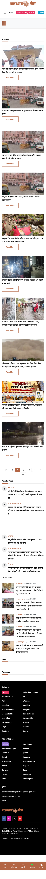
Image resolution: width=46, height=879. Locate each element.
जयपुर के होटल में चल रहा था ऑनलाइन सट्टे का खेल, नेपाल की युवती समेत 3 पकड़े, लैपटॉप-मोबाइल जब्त (25, 569)
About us (14, 828)
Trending (5, 705)
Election (5, 731)
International (28, 714)
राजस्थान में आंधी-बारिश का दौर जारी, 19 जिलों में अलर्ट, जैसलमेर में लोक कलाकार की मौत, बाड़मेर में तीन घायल (20, 323)
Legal (4, 727)
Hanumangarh (29, 761)
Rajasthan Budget (30, 692)
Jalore (25, 753)
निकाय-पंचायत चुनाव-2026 (25, 12)
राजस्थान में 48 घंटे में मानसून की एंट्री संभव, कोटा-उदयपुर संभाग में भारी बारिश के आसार (21, 157)
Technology (7, 722)
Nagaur (26, 766)
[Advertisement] (23, 526)
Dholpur (5, 753)
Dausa (4, 774)
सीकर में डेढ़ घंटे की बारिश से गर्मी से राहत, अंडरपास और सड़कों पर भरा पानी (22, 281)
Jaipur (5, 744)
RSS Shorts (14, 834)
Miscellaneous (14, 503)
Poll (3, 701)
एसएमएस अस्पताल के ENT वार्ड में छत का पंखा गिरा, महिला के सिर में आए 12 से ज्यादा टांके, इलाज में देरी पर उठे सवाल (26, 555)
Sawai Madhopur (9, 748)
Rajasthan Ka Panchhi (24, 838)
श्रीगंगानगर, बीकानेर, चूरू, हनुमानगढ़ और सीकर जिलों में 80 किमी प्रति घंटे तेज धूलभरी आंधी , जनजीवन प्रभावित (21, 365)
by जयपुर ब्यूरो (20, 583)
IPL (24, 696)
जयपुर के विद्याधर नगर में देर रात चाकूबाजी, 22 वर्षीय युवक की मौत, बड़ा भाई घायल (25, 541)
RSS (8, 834)
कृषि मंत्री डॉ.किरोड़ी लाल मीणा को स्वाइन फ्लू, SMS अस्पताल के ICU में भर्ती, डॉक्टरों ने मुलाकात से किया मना (25, 494)
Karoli (4, 766)
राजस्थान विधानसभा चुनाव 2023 (12, 792)
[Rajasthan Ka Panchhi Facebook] (4, 818)
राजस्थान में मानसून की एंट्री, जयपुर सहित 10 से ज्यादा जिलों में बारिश (22, 112)
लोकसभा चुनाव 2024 (29, 792)
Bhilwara (26, 748)
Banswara (27, 774)
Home (11, 12)
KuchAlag (6, 718)
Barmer (5, 770)
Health (11, 487)
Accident (26, 705)
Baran (25, 770)
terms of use (23, 828)
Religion (26, 709)
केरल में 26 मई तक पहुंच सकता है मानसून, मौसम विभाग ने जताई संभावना (22, 448)
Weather (26, 701)
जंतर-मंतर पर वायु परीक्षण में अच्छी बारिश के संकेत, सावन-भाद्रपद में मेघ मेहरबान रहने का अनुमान (23, 70)
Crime (10, 536)
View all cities (18, 831)
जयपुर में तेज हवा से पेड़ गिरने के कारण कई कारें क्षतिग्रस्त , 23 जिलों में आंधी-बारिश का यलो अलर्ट (22, 240)
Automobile (28, 718)
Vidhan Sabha (7, 714)
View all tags (28, 831)
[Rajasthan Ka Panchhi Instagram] (9, 818)
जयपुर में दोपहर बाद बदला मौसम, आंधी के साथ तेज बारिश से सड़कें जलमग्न (21, 198)
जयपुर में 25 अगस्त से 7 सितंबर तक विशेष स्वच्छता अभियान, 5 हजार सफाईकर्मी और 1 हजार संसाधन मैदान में (26, 510)
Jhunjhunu (27, 744)
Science (26, 722)
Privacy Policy (34, 828)
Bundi (4, 757)
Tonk (4, 778)
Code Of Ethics (7, 831)
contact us (6, 828)
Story (4, 834)
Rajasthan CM (7, 696)
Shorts (5, 692)
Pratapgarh (6, 761)
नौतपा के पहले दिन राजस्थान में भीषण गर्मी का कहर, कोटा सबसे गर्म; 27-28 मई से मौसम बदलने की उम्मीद (22, 406)
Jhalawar (26, 757)
